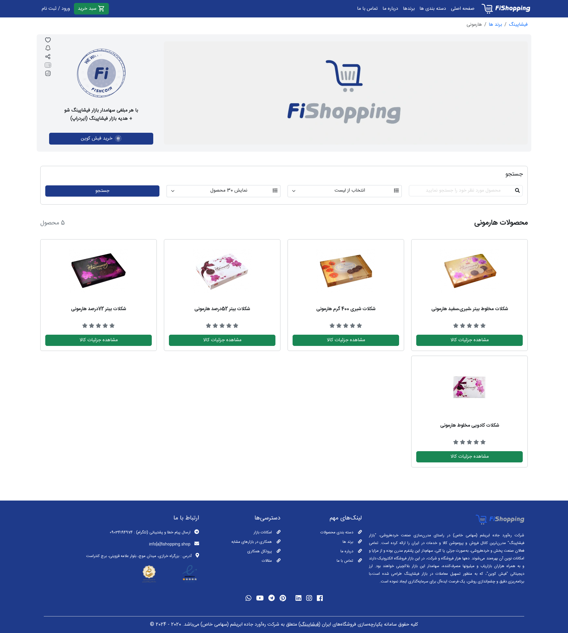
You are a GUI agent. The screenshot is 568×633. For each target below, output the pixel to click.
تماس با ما (367, 9)
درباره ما (390, 9)
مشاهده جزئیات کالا (470, 340)
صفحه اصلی (463, 9)
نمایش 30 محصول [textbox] (228, 190)
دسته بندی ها (432, 9)
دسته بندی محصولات (336, 532)
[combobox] (345, 191)
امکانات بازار (263, 532)
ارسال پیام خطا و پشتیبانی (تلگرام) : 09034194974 (150, 532)
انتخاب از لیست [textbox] (350, 190)
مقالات (267, 561)
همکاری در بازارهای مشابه (251, 542)
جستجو (102, 191)
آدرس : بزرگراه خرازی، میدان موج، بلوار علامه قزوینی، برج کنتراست (139, 556)
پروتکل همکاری (259, 551)
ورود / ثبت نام (56, 9)
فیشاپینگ (518, 25)
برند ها (495, 25)
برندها (409, 9)
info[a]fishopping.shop (170, 544)
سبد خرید (88, 9)
